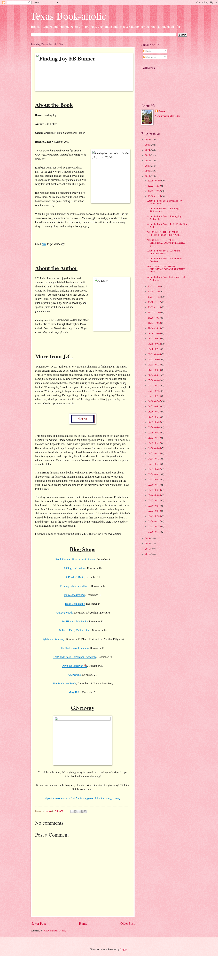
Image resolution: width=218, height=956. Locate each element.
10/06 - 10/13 (154, 328)
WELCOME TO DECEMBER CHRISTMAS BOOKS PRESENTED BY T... (166, 242)
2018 (147, 538)
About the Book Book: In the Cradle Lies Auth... (167, 226)
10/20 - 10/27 (154, 317)
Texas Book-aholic (68, 15)
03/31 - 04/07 (154, 469)
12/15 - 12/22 (154, 191)
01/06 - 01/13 (154, 531)
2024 (147, 150)
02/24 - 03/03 (154, 495)
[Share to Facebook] (81, 811)
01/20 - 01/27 (154, 521)
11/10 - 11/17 (154, 302)
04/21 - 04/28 (154, 453)
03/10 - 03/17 (154, 484)
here (44, 244)
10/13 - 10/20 (154, 322)
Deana (161, 111)
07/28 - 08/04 (154, 380)
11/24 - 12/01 (154, 291)
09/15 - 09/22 (154, 343)
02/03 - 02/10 (154, 510)
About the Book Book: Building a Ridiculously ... (163, 210)
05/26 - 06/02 (154, 427)
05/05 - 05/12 (154, 443)
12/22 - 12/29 (154, 185)
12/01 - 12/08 (154, 286)
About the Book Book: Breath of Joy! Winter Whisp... (165, 202)
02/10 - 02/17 (154, 505)
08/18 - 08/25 (154, 364)
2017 (147, 543)
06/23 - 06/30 (154, 406)
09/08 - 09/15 (154, 348)
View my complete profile (167, 115)
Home (83, 923)
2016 (147, 548)
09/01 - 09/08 (154, 354)
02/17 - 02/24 (154, 500)
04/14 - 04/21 (154, 458)
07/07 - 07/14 (154, 395)
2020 (147, 170)
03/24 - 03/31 (154, 474)
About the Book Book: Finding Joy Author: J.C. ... (164, 218)
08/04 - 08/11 (154, 375)
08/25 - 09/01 (154, 359)
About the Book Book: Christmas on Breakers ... (165, 260)
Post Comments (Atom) (55, 930)
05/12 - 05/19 (154, 437)
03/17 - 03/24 (154, 479)
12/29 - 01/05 (154, 180)
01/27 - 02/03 (154, 516)
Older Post (127, 923)
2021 (147, 165)
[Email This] (72, 811)
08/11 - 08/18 (154, 369)
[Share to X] (78, 811)
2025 (147, 144)
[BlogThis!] (75, 811)
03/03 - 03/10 (154, 490)
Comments (150, 56)
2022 (147, 160)
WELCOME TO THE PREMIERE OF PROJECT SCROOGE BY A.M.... (165, 233)
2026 (147, 139)
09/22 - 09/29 (154, 338)
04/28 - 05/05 (154, 448)
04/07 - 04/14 (154, 463)
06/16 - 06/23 (154, 411)
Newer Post (38, 923)
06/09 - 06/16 (154, 416)
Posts (148, 51)
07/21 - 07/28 (154, 385)
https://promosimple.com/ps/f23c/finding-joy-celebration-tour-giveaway (83, 798)
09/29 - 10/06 (154, 333)
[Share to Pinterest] (85, 811)
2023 (147, 155)
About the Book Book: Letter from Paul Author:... (166, 278)
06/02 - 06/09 (154, 422)
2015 (147, 554)
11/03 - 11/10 (154, 307)
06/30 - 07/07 (154, 401)
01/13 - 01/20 (154, 526)
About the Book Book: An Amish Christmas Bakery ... (163, 252)
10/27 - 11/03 (154, 312)
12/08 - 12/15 (154, 196)
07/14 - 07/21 (154, 390)
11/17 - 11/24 (154, 296)
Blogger (123, 949)
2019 (147, 176)
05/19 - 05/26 (154, 432)
